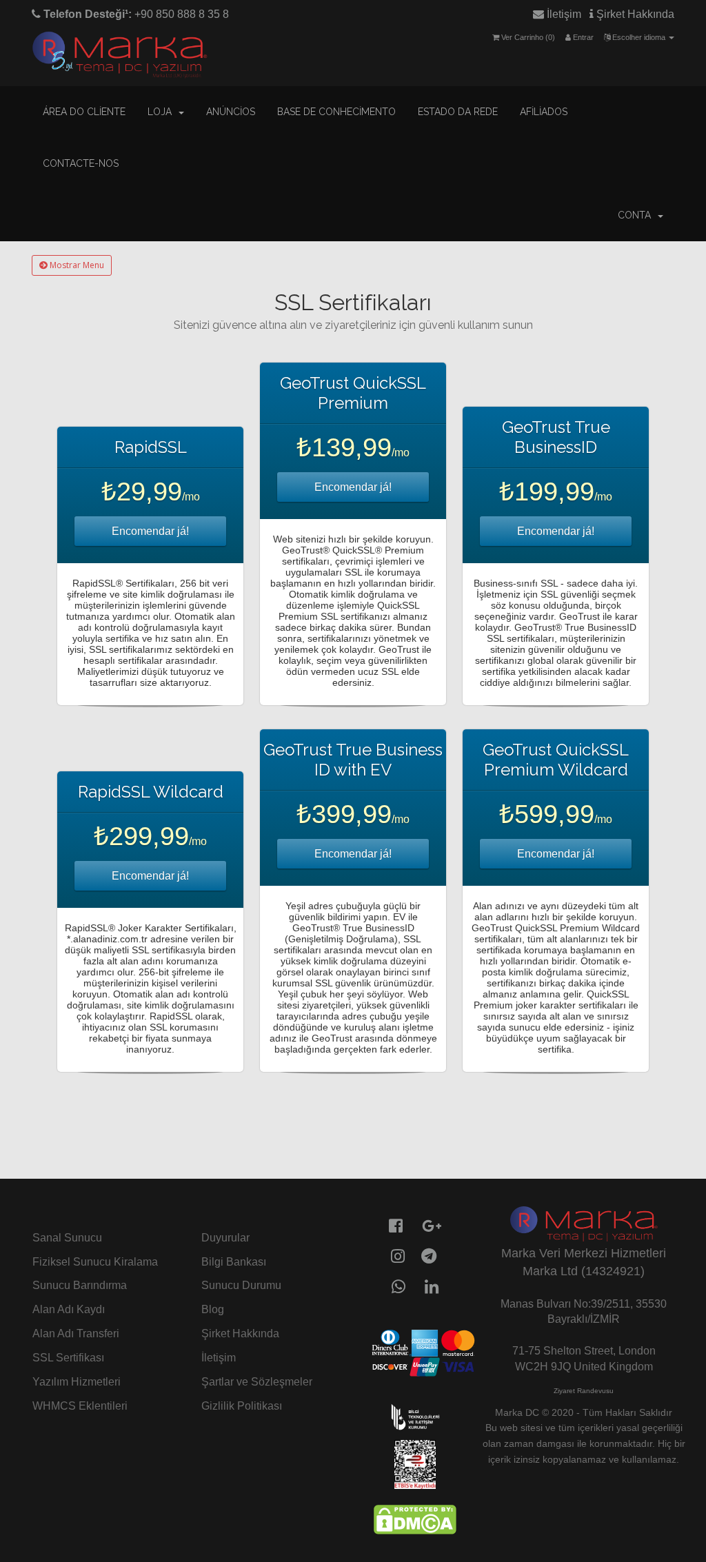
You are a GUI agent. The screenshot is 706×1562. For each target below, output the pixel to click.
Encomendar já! (150, 531)
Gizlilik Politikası (241, 1406)
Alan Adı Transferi (75, 1333)
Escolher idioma (638, 37)
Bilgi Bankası (233, 1262)
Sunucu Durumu (241, 1285)
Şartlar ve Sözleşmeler (256, 1382)
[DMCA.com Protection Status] (415, 1518)
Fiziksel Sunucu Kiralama (95, 1262)
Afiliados (543, 111)
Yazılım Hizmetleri (76, 1382)
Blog (212, 1309)
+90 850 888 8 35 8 (135, 14)
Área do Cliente (84, 111)
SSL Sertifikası (68, 1357)
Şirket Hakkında (634, 14)
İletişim (562, 14)
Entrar (582, 37)
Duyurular (225, 1238)
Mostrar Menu (76, 265)
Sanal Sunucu (67, 1238)
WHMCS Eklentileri (80, 1406)
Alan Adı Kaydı (68, 1309)
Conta (637, 215)
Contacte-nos (81, 163)
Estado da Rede (458, 111)
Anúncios (230, 111)
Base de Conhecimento (336, 111)
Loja (162, 111)
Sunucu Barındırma (79, 1285)
